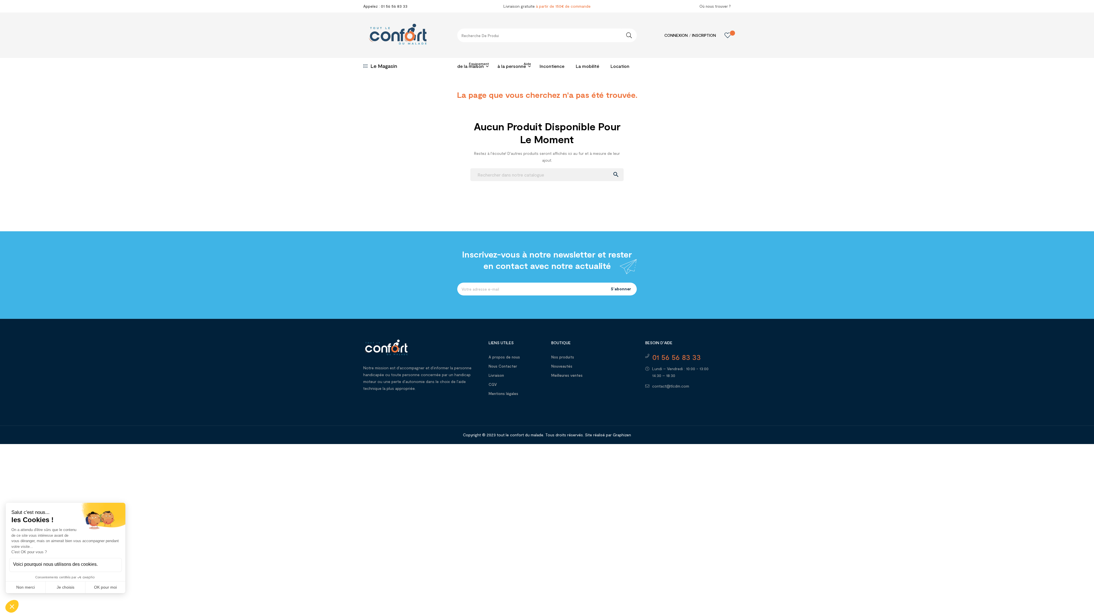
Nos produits (562, 357)
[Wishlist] (723, 35)
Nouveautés (561, 366)
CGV (493, 384)
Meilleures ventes (567, 375)
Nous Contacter (503, 366)
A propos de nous (504, 357)
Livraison (496, 375)
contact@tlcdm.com (670, 386)
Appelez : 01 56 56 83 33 (385, 6)
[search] (629, 35)
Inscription (704, 35)
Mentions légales (503, 393)
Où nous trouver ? (715, 6)
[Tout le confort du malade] (386, 346)
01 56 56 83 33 (676, 356)
